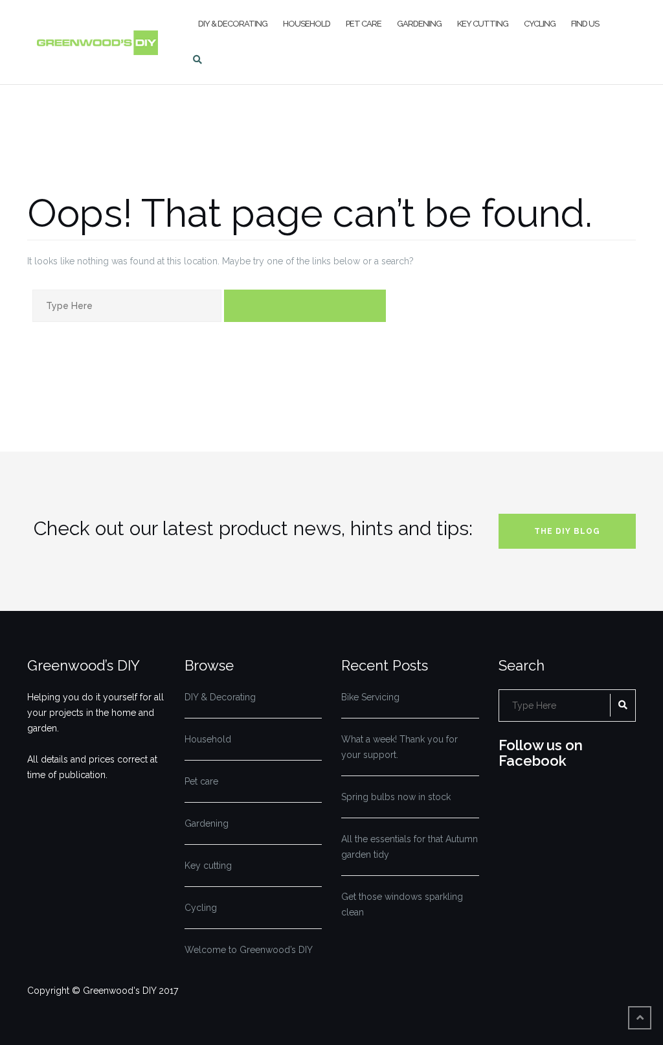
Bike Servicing (370, 697)
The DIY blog (567, 531)
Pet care (363, 24)
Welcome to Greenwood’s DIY (249, 950)
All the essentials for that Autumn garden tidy (409, 847)
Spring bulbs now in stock (396, 797)
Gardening (419, 24)
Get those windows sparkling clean (402, 904)
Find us (585, 24)
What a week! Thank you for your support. (399, 747)
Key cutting (482, 24)
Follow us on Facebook (541, 753)
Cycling (540, 24)
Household (306, 24)
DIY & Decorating (232, 24)
